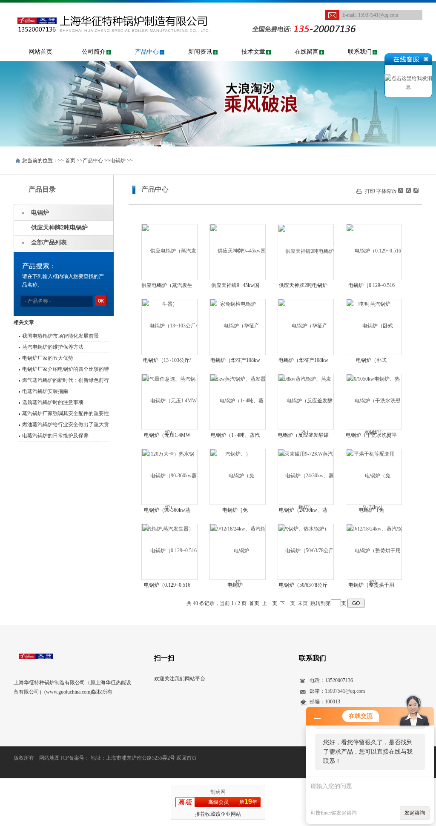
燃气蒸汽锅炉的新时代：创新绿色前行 (65, 380)
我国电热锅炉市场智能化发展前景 (60, 336)
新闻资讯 (200, 52)
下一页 (287, 603)
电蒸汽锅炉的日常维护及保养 (55, 436)
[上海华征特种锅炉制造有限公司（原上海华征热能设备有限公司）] (126, 7)
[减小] (400, 190)
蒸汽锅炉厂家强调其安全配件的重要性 (65, 413)
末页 (303, 603)
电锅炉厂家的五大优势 (47, 358)
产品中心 (147, 52)
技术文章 (253, 52)
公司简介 (94, 52)
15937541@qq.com (378, 15)
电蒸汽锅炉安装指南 (45, 391)
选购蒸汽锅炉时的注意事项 (52, 402)
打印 (370, 191)
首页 (70, 160)
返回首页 (186, 758)
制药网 (218, 792)
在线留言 (306, 52)
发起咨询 (414, 813)
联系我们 (360, 52)
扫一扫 (164, 658)
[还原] (407, 190)
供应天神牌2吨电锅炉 (59, 227)
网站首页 (40, 52)
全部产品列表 (49, 242)
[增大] (415, 190)
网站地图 (49, 758)
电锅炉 (118, 160)
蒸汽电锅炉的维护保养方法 (52, 347)
